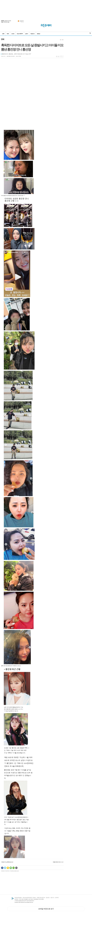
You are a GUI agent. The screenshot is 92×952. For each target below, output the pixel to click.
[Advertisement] (46, 9)
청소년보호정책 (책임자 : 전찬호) (29, 897)
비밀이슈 (33, 33)
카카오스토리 (8, 868)
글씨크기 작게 (62, 56)
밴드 (16, 868)
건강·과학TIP (20, 33)
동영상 (38, 33)
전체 (3, 33)
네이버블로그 (13, 868)
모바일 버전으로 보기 (46, 909)
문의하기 (57, 897)
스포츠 (12, 33)
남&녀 (26, 33)
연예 (8, 33)
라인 (11, 868)
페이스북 (2, 868)
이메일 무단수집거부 (41, 897)
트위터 (5, 868)
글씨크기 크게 (61, 56)
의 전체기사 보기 (58, 862)
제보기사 (52, 897)
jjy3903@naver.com (9, 862)
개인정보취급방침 (18, 897)
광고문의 (48, 897)
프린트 (58, 56)
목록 (56, 56)
